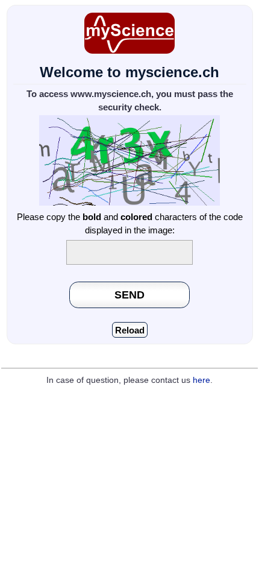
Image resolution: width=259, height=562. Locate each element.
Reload (130, 330)
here (201, 380)
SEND (129, 294)
